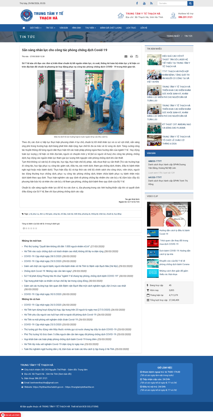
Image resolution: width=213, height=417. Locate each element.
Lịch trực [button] (131, 28)
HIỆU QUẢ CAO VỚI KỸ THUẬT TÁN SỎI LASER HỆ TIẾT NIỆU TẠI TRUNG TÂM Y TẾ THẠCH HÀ (176, 61)
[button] (169, 214)
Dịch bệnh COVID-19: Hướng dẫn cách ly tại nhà (175, 252)
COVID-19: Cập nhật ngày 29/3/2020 (42, 261)
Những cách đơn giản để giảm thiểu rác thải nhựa (174, 273)
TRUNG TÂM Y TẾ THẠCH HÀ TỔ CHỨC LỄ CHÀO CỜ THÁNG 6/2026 (176, 140)
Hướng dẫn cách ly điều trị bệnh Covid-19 (175, 232)
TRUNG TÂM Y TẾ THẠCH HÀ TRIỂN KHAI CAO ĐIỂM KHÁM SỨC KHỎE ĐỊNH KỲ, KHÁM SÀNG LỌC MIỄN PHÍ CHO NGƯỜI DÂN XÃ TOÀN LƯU (169, 93)
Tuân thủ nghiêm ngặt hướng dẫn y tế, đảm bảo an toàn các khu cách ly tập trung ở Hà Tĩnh (69, 349)
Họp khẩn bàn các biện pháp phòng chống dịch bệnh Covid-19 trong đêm (60, 339)
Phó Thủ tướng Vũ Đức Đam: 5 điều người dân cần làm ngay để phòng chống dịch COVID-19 (70, 334)
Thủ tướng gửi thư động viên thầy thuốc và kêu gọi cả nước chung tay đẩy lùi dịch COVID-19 (70, 329)
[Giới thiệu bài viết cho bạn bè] (126, 56)
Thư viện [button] (89, 28)
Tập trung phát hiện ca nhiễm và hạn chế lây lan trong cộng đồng (56, 281)
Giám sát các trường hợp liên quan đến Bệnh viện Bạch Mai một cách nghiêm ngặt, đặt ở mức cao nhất (75, 285)
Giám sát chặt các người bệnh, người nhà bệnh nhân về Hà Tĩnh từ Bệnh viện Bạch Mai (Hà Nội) (71, 266)
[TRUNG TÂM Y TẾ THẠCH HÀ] (42, 15)
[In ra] (132, 56)
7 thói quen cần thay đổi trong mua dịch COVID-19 (174, 242)
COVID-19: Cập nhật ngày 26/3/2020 (42, 304)
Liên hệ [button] (143, 28)
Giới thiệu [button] (35, 28)
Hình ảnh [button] (76, 28)
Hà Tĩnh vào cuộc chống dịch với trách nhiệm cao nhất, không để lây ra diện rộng (63, 251)
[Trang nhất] (24, 27)
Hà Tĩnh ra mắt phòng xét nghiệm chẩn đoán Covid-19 (51, 319)
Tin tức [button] (50, 28)
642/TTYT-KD (154, 187)
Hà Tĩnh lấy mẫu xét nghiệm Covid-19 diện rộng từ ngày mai (54, 344)
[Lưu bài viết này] (137, 56)
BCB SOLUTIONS (90, 406)
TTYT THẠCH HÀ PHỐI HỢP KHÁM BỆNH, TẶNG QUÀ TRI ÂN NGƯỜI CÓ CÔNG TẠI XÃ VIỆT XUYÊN (168, 76)
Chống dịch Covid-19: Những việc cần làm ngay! (48, 271)
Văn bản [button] (64, 28)
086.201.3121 (185, 17)
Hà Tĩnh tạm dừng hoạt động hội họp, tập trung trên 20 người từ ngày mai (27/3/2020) (67, 309)
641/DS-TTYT (155, 171)
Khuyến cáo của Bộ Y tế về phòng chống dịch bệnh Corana (174, 263)
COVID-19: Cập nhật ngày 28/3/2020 (42, 256)
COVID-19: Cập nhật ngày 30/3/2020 (42, 294)
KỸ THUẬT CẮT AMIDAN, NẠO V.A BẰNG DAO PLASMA (176, 126)
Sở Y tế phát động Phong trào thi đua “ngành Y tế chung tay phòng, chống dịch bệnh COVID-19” (71, 276)
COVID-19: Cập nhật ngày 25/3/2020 (42, 324)
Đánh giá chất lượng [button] (111, 28)
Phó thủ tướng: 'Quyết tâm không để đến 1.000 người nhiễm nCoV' (57, 246)
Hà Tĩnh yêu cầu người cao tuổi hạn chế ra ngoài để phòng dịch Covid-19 (60, 314)
